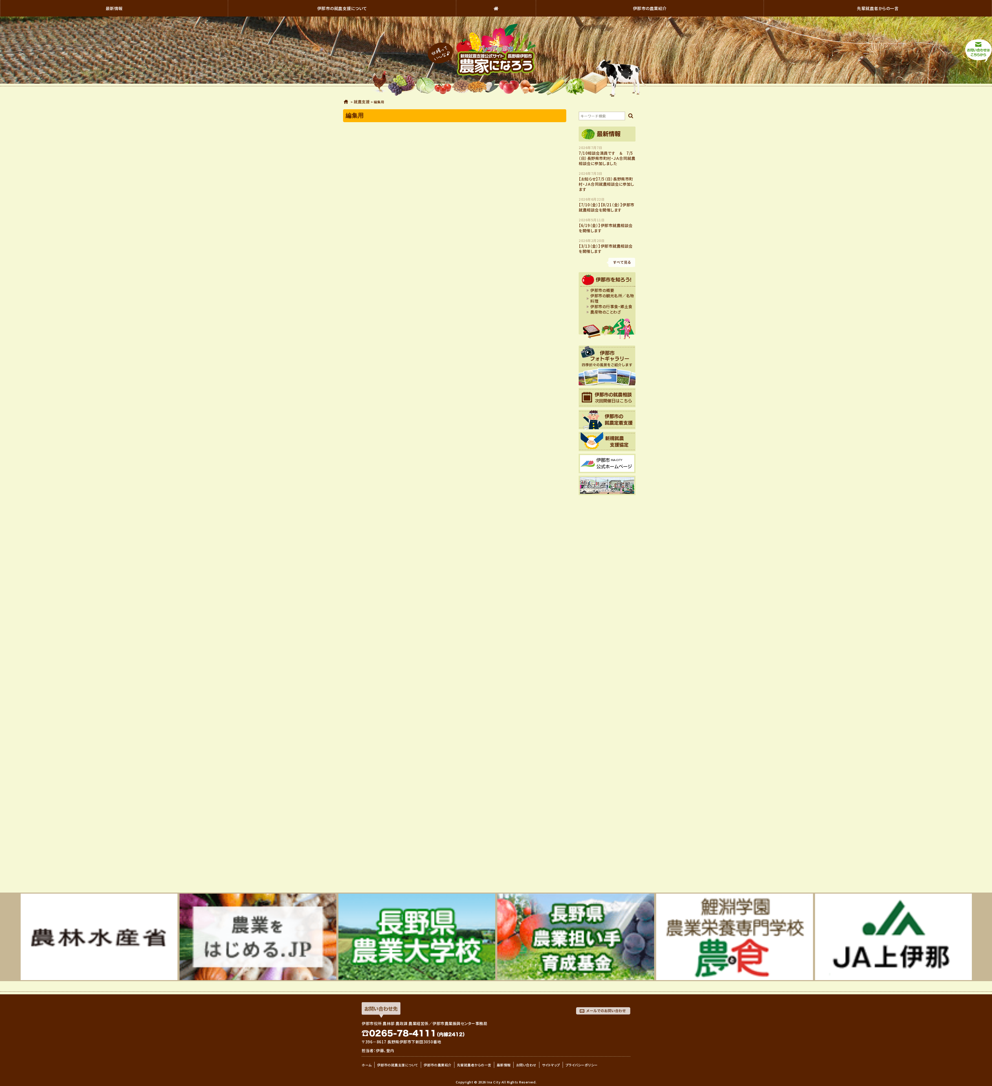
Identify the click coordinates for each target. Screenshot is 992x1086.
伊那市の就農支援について (342, 8)
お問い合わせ (526, 1064)
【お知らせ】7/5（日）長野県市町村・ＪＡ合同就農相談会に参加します (606, 184)
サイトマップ (551, 1064)
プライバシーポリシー (581, 1064)
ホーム (346, 102)
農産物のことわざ (605, 312)
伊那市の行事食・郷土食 (611, 306)
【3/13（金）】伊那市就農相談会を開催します (606, 249)
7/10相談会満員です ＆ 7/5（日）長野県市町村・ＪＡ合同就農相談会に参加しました (607, 158)
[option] (99, 937)
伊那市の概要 (602, 290)
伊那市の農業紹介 (650, 8)
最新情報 (114, 8)
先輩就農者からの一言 (877, 8)
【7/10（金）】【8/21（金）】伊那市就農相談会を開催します (606, 207)
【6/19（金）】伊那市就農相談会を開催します (606, 228)
